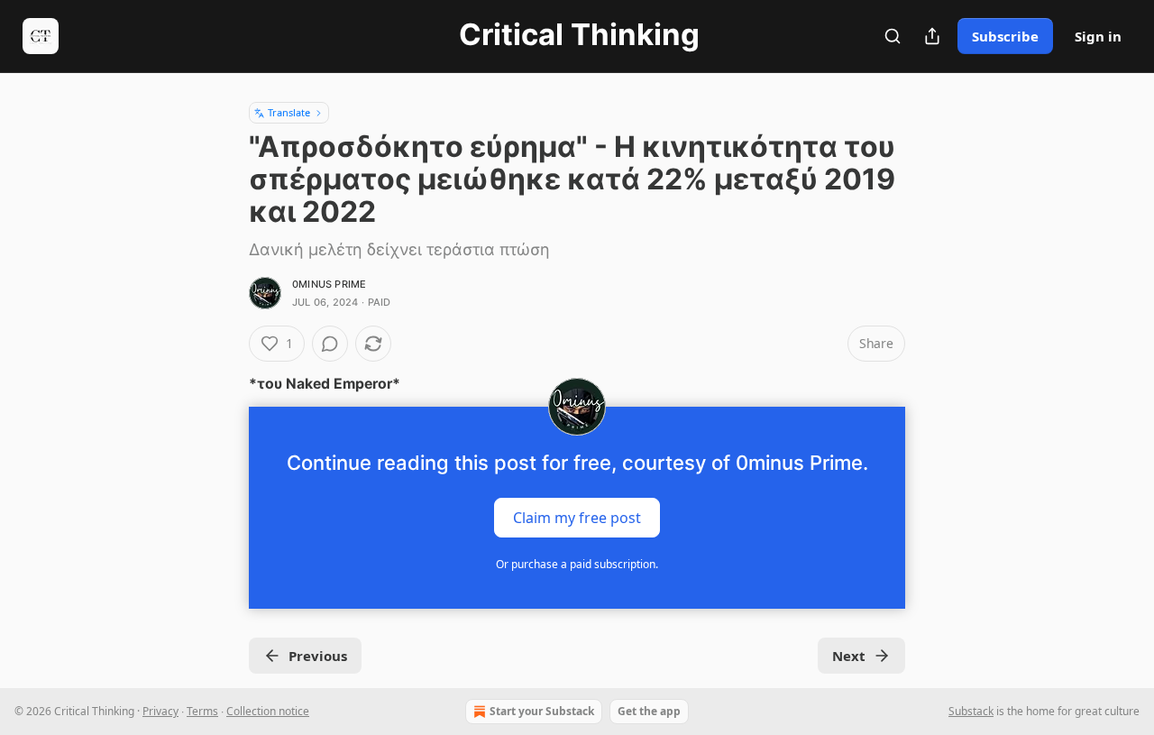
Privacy (160, 711)
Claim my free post (577, 518)
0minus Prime (329, 284)
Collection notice (267, 711)
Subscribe (1005, 36)
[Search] (893, 36)
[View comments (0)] (330, 344)
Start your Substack (542, 711)
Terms (202, 711)
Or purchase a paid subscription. (577, 564)
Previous (317, 656)
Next (849, 656)
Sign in (1098, 36)
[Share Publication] (932, 36)
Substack (971, 711)
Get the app (649, 711)
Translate (289, 112)
